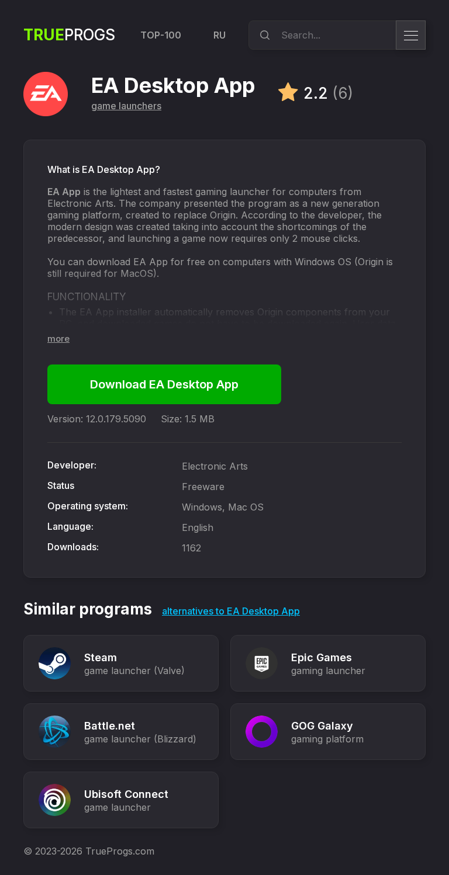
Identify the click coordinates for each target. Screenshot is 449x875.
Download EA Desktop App (164, 384)
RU (219, 35)
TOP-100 (160, 35)
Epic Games (321, 657)
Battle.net (109, 726)
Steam (100, 657)
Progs (69, 35)
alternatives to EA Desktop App (231, 611)
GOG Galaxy (322, 726)
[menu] (411, 35)
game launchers (126, 106)
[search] (263, 35)
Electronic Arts (215, 466)
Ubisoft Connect (126, 794)
